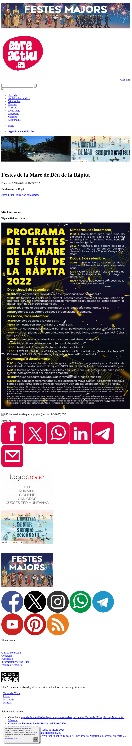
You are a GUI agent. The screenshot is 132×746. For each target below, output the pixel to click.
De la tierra (14, 110)
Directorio (13, 113)
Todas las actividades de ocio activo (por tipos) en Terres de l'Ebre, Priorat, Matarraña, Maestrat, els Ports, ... (66, 735)
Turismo (12, 107)
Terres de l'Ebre (11, 693)
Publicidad (7, 658)
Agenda (12, 95)
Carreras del (37, 723)
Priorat (6, 696)
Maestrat (7, 702)
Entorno (12, 104)
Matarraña (8, 699)
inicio (11, 125)
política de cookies (11, 738)
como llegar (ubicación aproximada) (20, 194)
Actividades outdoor (19, 98)
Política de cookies (11, 664)
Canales (12, 116)
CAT (122, 79)
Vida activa (14, 101)
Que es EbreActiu (11, 652)
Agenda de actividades (21, 131)
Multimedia (14, 119)
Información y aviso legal (15, 661)
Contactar (6, 655)
